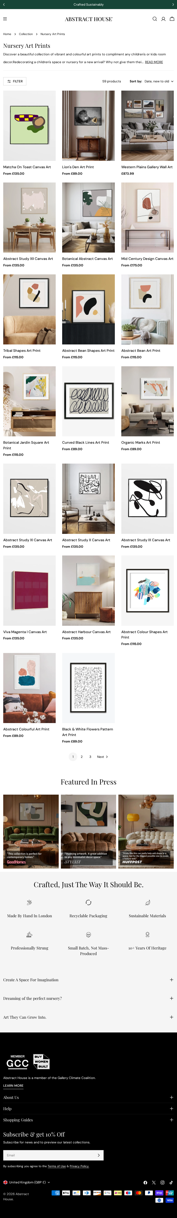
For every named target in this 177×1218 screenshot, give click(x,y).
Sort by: (136, 81)
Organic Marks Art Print (140, 442)
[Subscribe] (98, 1155)
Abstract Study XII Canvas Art (28, 258)
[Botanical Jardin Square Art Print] (29, 401)
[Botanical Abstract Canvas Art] (88, 217)
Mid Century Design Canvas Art (147, 258)
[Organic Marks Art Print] (147, 401)
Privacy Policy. (79, 1166)
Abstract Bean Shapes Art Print (88, 350)
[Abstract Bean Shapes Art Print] (88, 309)
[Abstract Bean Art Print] (147, 309)
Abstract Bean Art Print (140, 350)
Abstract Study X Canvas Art (86, 540)
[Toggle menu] (5, 18)
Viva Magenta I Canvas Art (25, 632)
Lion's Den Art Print (78, 167)
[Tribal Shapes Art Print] (29, 309)
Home (7, 34)
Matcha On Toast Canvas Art (27, 167)
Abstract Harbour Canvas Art (86, 632)
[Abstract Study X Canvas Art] (88, 499)
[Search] (154, 18)
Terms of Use (57, 1166)
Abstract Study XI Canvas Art (27, 540)
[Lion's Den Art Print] (88, 126)
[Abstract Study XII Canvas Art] (29, 217)
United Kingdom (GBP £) (27, 1182)
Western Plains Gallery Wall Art (147, 167)
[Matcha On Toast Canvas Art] (29, 126)
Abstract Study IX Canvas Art (145, 540)
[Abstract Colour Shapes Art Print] (147, 590)
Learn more (13, 1086)
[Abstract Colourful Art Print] (29, 688)
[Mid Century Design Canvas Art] (147, 217)
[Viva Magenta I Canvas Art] (29, 590)
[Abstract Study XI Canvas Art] (29, 499)
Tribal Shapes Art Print (22, 350)
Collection (26, 34)
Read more (154, 62)
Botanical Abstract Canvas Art (87, 258)
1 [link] (73, 757)
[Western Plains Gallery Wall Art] (147, 126)
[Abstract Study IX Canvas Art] (147, 499)
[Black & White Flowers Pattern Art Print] (88, 688)
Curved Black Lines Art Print (85, 442)
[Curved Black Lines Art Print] (88, 401)
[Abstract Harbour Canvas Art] (88, 590)
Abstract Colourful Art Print (26, 729)
